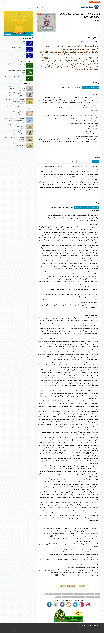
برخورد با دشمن (57, 594)
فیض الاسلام (72, 162)
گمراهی (46, 594)
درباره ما (88, 626)
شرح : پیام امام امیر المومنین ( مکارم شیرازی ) (87, 207)
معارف (62, 7)
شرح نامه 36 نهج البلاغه (79, 594)
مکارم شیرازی (64, 162)
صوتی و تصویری (41, 7)
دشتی (83, 162)
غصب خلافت (58, 597)
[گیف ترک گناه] (18, 35)
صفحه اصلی (95, 626)
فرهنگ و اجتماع (53, 7)
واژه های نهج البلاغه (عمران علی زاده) (71, 87)
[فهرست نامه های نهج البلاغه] (71, 586)
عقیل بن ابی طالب (66, 597)
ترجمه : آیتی (95, 162)
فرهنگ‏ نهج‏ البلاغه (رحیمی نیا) (91, 87)
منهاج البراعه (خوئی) (93, 210)
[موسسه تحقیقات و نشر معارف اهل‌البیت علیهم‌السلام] (89, 9)
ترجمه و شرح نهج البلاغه (67, 594)
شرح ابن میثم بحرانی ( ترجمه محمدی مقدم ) (61, 207)
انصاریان (89, 162)
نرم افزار (21, 7)
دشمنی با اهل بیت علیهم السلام (93, 597)
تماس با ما (81, 626)
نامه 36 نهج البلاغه (90, 594)
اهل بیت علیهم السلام (73, 7)
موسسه (13, 7)
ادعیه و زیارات (29, 7)
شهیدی (79, 162)
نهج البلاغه (97, 594)
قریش (51, 594)
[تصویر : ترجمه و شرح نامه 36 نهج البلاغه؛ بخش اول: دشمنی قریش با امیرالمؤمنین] (46, 22)
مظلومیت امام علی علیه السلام (78, 597)
